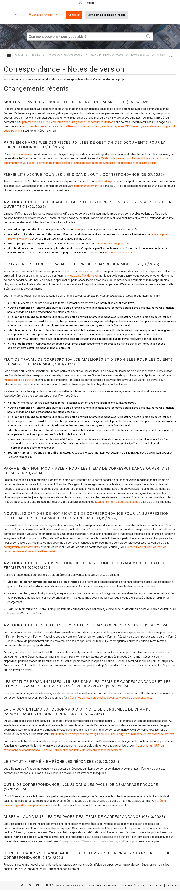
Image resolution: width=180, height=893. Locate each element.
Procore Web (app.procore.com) (66, 54)
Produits (35, 54)
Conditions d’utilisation (132, 885)
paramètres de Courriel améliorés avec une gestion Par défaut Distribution (67, 122)
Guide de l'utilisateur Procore (107, 54)
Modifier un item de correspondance (117, 501)
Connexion (172, 885)
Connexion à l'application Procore (107, 14)
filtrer (77, 229)
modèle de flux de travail (19, 379)
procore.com (14, 14)
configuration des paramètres (22, 547)
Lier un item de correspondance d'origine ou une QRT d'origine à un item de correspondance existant (112, 734)
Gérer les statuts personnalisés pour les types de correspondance (110, 697)
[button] (148, 36)
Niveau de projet (140, 54)
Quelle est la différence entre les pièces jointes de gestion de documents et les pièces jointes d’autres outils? (90, 162)
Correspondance (21, 154)
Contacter (74, 14)
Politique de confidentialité (103, 885)
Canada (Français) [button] (42, 14)
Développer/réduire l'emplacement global (171, 54)
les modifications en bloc (120, 252)
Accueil (19, 54)
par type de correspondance (113, 243)
